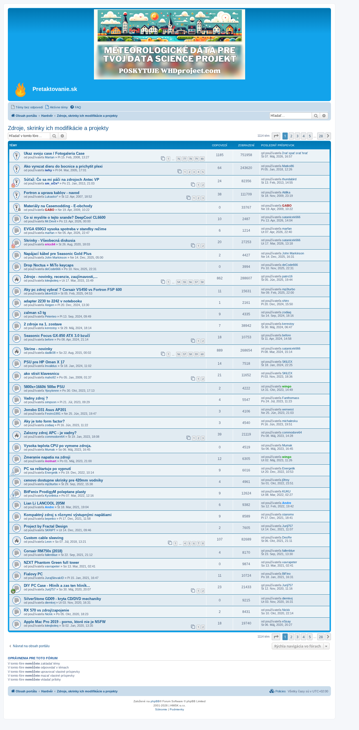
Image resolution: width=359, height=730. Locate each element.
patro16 (287, 276)
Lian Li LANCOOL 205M (44, 503)
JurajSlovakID (54, 578)
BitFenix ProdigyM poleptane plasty (55, 492)
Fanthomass (290, 398)
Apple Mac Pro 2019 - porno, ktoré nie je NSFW (64, 622)
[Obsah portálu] (21, 89)
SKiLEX (287, 361)
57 (196, 282)
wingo (286, 386)
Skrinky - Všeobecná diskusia (49, 240)
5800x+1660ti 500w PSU (44, 387)
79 (196, 159)
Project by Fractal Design (46, 526)
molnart (50, 461)
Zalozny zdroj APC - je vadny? (50, 433)
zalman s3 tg (35, 313)
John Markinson (56, 257)
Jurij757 (287, 526)
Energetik (51, 472)
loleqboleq (51, 280)
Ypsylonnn (52, 390)
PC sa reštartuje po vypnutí (47, 469)
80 (202, 159)
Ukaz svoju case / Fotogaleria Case (54, 153)
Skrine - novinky (38, 349)
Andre (49, 507)
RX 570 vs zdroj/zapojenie (46, 610)
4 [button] (304, 135)
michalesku (290, 421)
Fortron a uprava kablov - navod (51, 193)
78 (190, 159)
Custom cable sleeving (43, 538)
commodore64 (55, 436)
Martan (49, 157)
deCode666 (53, 269)
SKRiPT (50, 530)
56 (190, 282)
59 (196, 354)
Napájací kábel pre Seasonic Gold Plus (57, 254)
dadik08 (50, 352)
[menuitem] (27, 107)
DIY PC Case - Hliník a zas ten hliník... (57, 585)
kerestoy (51, 328)
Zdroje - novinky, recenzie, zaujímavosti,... (61, 277)
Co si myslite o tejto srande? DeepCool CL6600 (64, 217)
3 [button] (297, 135)
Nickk (49, 614)
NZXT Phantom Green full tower (51, 562)
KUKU (286, 491)
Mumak (50, 449)
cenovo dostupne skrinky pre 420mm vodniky (63, 480)
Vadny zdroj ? (36, 398)
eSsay (286, 621)
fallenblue (51, 554)
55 (184, 282)
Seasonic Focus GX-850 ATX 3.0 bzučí (57, 336)
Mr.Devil (50, 221)
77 (184, 159)
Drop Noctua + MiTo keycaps (48, 265)
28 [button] (321, 135)
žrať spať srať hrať (295, 153)
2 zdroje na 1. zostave (43, 324)
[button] (276, 136)
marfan (49, 232)
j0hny (285, 480)
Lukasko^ (51, 196)
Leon (48, 541)
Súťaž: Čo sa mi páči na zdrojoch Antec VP (61, 179)
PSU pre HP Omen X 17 (44, 362)
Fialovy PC (33, 574)
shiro (285, 300)
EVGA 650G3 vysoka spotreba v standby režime (65, 229)
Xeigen (49, 305)
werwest (288, 409)
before (49, 339)
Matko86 (288, 166)
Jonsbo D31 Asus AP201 (45, 410)
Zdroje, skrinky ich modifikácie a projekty (58, 128)
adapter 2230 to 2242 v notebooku (53, 301)
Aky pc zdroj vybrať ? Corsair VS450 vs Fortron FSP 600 (73, 290)
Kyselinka (51, 495)
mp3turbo (288, 289)
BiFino (286, 573)
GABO (49, 209)
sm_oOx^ (52, 183)
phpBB (155, 701)
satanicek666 (291, 217)
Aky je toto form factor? (44, 421)
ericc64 (50, 244)
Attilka (286, 192)
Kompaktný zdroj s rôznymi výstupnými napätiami (68, 515)
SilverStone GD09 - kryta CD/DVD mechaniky (62, 599)
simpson (50, 402)
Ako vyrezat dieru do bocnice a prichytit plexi (63, 166)
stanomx (288, 514)
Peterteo (50, 316)
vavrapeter (52, 566)
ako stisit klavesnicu (41, 373)
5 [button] (310, 135)
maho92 (50, 377)
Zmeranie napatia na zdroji (47, 457)
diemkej (50, 602)
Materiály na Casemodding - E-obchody (58, 206)
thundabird (289, 179)
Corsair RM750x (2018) (43, 551)
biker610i (51, 293)
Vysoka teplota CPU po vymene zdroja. (57, 446)
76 (178, 159)
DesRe (287, 537)
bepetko (50, 518)
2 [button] (291, 135)
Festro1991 (53, 413)
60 (202, 354)
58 (202, 282)
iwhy (48, 170)
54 (178, 282)
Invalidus (51, 366)
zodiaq (286, 312)
